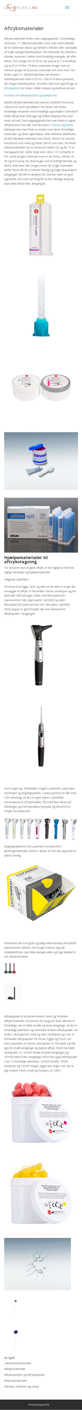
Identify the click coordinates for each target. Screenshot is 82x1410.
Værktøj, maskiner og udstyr (21, 1386)
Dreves (56, 125)
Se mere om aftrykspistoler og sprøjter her (30, 95)
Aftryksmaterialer (14, 1369)
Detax (69, 125)
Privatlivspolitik (39, 1404)
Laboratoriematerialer (17, 1363)
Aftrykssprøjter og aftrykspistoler (24, 1374)
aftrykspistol (11, 88)
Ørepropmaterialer (15, 1380)
